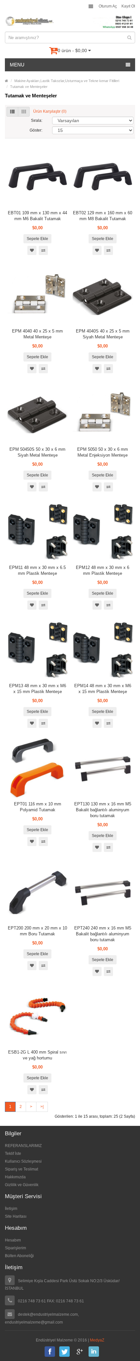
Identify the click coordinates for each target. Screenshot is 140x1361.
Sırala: (36, 120)
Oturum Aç (108, 6)
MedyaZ (97, 1340)
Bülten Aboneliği (19, 1256)
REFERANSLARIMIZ (23, 1145)
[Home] (6, 81)
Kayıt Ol (128, 6)
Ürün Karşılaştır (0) (49, 111)
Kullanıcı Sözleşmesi (23, 1161)
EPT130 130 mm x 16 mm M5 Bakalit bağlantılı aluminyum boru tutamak (102, 809)
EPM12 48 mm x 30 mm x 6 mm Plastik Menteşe (102, 570)
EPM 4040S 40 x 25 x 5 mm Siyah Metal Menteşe (103, 334)
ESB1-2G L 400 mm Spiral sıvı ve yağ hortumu (37, 1055)
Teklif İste (13, 1153)
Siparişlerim (15, 1248)
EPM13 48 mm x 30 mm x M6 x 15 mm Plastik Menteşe (37, 688)
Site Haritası (15, 1216)
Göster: (36, 130)
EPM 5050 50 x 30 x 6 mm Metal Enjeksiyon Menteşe (102, 452)
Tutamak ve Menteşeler (29, 87)
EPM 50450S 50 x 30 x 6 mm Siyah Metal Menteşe (37, 452)
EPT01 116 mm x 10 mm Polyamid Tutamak (37, 806)
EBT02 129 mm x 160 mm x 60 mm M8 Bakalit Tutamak (102, 215)
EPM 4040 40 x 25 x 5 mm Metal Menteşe (37, 334)
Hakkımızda (15, 1177)
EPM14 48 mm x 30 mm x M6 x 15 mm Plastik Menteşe (102, 688)
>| (42, 1106)
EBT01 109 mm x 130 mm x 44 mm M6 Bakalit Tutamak (37, 215)
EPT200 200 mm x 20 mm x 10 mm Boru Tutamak (37, 931)
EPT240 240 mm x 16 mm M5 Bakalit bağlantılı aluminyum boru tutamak (102, 934)
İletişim (11, 1208)
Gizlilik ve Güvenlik (21, 1185)
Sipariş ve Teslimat (21, 1169)
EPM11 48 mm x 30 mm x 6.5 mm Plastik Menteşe (37, 570)
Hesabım (13, 1240)
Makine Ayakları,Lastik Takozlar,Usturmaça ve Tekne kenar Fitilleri (66, 81)
